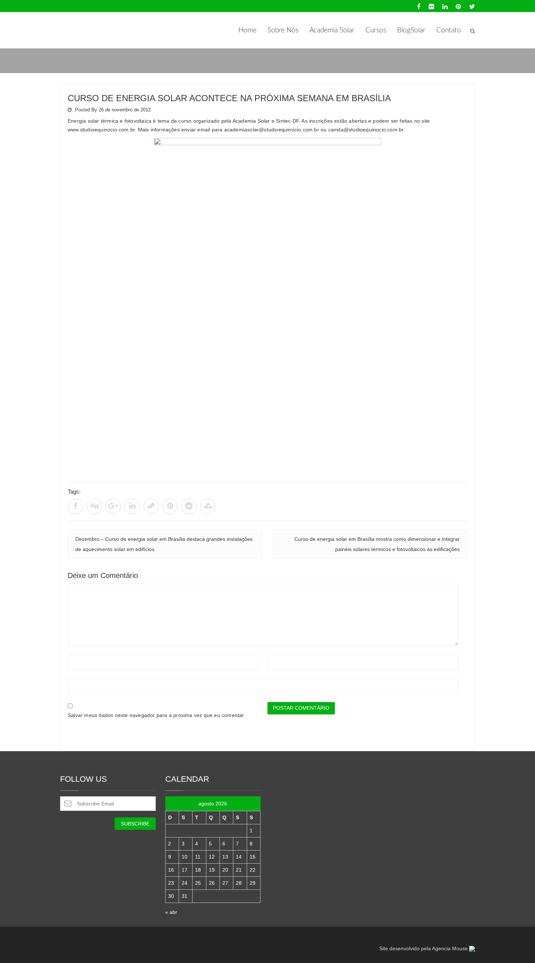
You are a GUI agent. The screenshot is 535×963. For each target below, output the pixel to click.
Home (247, 30)
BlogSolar (411, 30)
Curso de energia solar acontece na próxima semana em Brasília (229, 98)
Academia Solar (331, 30)
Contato (448, 30)
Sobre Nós (283, 30)
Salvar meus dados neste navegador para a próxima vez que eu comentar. (156, 715)
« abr (171, 912)
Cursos (375, 30)
